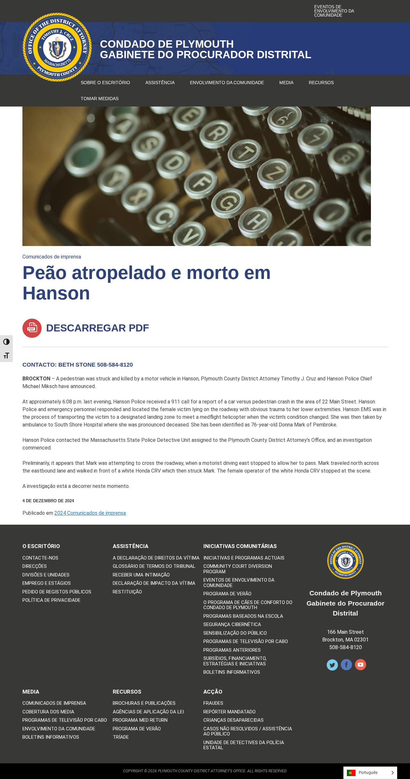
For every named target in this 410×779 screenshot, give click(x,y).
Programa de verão (227, 594)
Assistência (160, 82)
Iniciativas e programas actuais (243, 558)
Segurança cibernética (232, 624)
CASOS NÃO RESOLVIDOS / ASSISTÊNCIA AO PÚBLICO (247, 731)
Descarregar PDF (96, 328)
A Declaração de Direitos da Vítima (156, 558)
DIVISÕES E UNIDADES (46, 575)
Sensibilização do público (235, 633)
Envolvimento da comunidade (227, 82)
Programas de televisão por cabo (245, 641)
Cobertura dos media (48, 712)
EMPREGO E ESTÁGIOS (46, 583)
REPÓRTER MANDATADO (229, 712)
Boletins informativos (231, 672)
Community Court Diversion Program (237, 569)
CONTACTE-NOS (40, 558)
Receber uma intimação (141, 575)
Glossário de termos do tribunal (154, 566)
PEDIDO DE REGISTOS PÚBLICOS (56, 592)
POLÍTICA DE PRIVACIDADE (51, 600)
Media (286, 82)
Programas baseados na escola (243, 616)
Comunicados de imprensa (51, 257)
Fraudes (213, 703)
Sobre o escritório (105, 82)
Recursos (321, 82)
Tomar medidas (100, 98)
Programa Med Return (140, 720)
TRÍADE (121, 737)
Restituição (127, 592)
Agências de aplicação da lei (148, 712)
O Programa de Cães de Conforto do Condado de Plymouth (247, 605)
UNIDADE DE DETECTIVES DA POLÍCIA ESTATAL (243, 745)
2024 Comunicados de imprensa (90, 513)
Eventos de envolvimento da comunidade (334, 11)
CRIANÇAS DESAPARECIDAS (233, 720)
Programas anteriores (232, 650)
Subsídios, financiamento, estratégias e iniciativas (234, 661)
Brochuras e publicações (144, 703)
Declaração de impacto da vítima (154, 583)
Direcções (34, 566)
